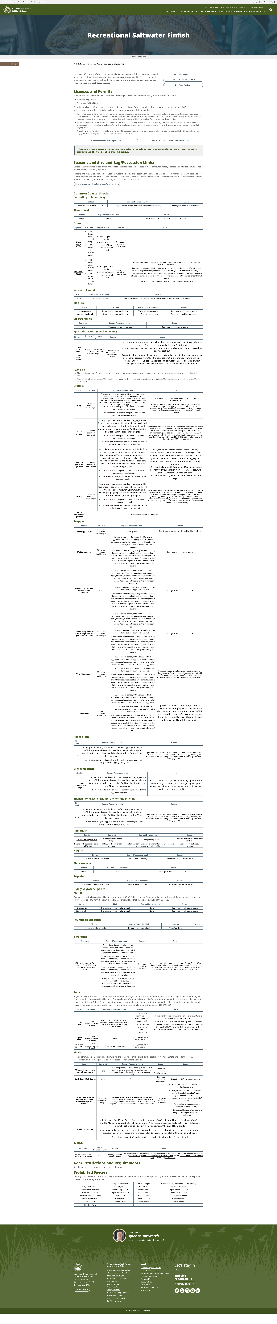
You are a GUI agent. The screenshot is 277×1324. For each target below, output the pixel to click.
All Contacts (81, 1290)
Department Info (256, 11)
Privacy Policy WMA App (149, 1287)
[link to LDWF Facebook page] (177, 1290)
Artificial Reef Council (114, 1295)
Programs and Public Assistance (232, 11)
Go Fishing (81, 64)
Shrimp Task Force (113, 1290)
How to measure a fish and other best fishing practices (97, 184)
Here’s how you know (38, 2)
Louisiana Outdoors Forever (117, 1278)
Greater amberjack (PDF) (87, 840)
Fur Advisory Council (114, 1301)
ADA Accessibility (147, 1290)
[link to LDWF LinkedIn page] (197, 1290)
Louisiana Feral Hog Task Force (118, 1292)
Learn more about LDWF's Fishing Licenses (104, 141)
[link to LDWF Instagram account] (187, 1290)
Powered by (138, 1310)
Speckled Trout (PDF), (112, 351)
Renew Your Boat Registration (234, 8)
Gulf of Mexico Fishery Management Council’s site (174, 173)
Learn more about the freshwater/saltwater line (170, 141)
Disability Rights (146, 1282)
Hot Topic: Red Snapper (183, 74)
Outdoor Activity (169, 11)
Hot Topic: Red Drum (183, 85)
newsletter (182, 1284)
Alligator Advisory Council (116, 1298)
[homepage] (17, 9)
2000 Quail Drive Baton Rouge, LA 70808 (84, 1280)
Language (254, 2)
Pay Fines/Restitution (257, 8)
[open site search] (271, 9)
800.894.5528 (163, 900)
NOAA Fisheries (143, 1025)
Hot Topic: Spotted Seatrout (183, 80)
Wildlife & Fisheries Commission (118, 1270)
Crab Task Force (113, 1281)
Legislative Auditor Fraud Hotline (152, 1276)
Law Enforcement (207, 11)
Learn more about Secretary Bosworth (145, 1240)
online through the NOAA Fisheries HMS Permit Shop (176, 966)
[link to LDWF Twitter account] (182, 1290)
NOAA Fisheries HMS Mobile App (128, 900)
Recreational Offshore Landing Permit (174, 116)
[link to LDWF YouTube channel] (192, 1290)
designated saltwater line (123, 133)
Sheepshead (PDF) (152, 218)
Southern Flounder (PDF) (133, 298)
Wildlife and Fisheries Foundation (118, 1273)
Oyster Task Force (113, 1287)
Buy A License (213, 8)
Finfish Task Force (113, 1284)
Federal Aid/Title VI (147, 1279)
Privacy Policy (145, 1285)
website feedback (181, 1277)
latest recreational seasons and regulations (101, 1167)
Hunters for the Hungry (115, 1276)
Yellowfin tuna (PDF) (78, 1046)
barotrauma (153, 149)
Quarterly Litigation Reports (151, 1268)
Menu (16, 64)
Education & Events (187, 11)
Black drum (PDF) (78, 244)
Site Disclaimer (146, 1271)
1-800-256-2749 (83, 1284)
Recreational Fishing (95, 64)
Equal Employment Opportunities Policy (155, 1273)
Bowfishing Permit (90, 131)
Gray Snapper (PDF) (84, 632)
